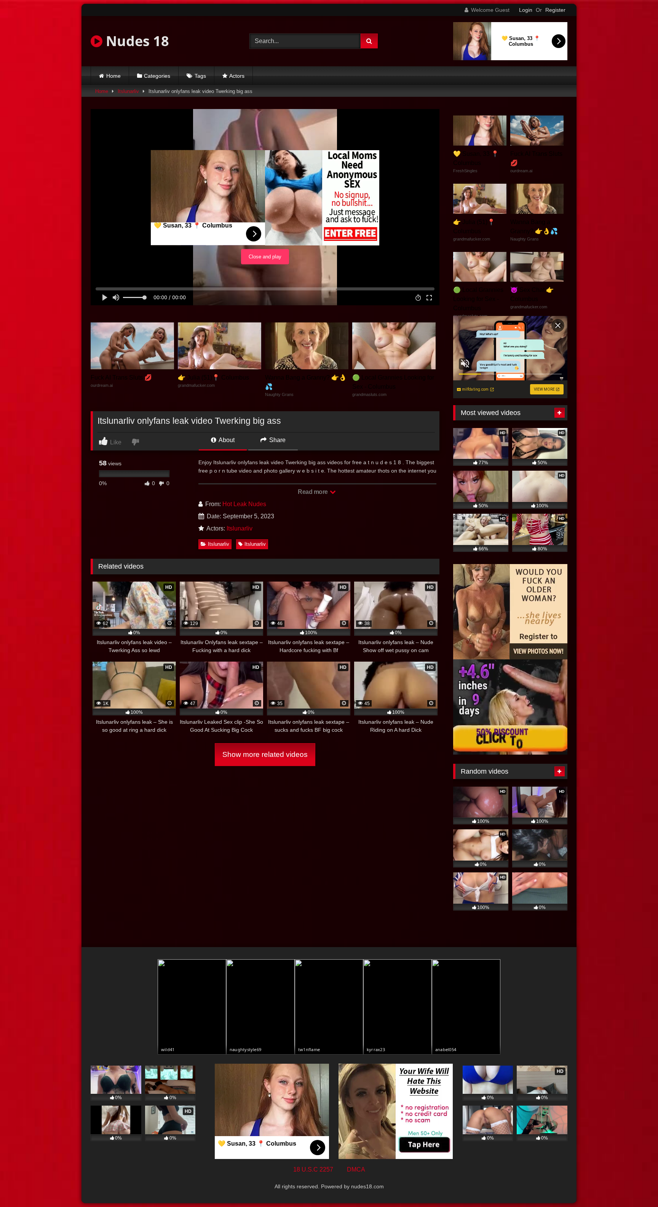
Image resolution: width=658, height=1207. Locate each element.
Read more (313, 492)
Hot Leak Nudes (244, 504)
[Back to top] (634, 1184)
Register (555, 10)
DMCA (356, 1169)
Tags (200, 76)
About (226, 440)
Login (525, 10)
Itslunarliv (128, 91)
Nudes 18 (135, 41)
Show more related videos (265, 754)
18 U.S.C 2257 (313, 1169)
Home (113, 76)
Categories (157, 76)
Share (277, 440)
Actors (236, 76)
